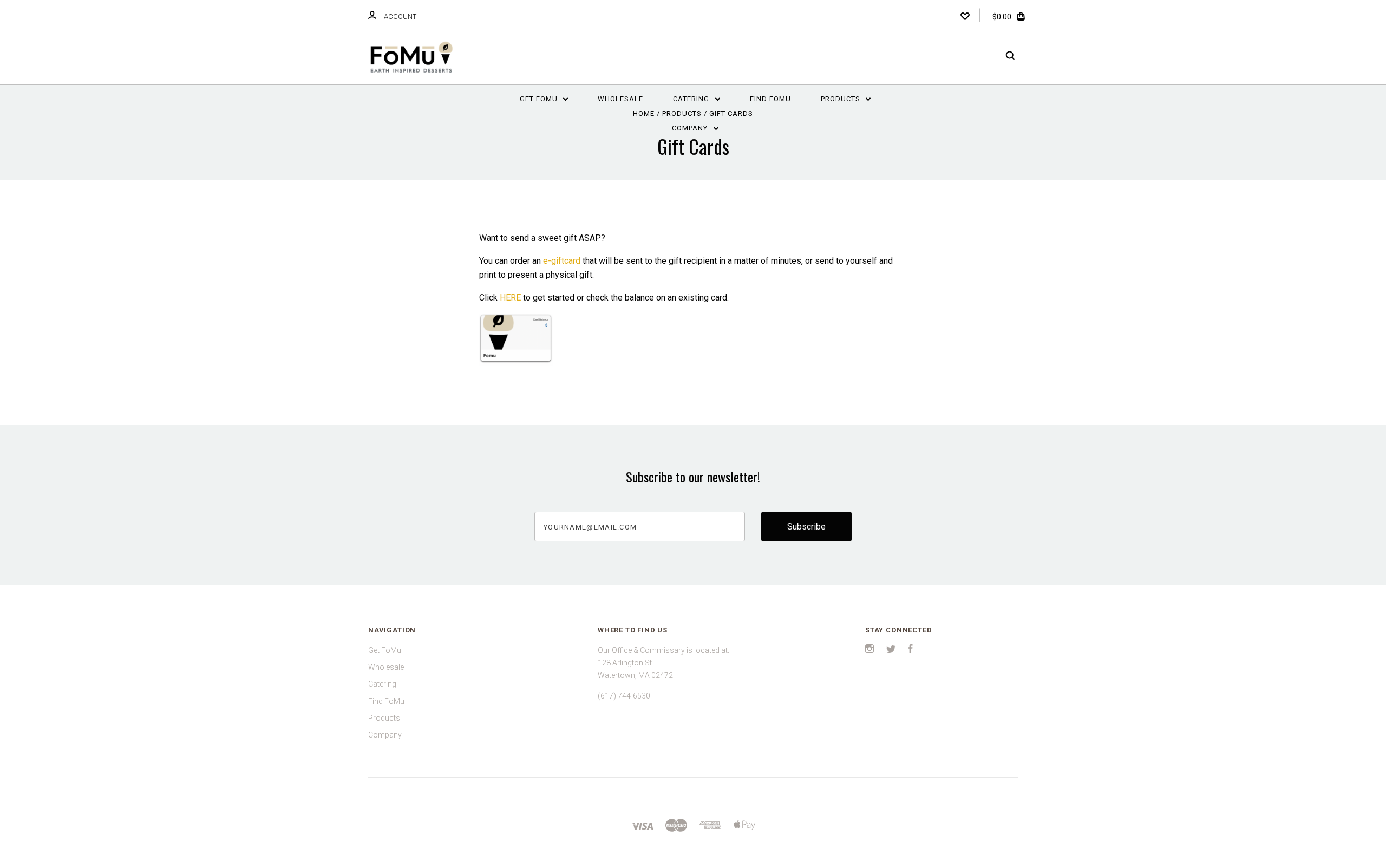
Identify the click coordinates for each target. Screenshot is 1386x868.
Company (691, 128)
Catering (692, 99)
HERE (510, 297)
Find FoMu (770, 99)
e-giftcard (561, 261)
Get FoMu (540, 99)
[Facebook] (910, 650)
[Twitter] (891, 650)
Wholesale (620, 99)
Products (841, 99)
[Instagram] (869, 650)
